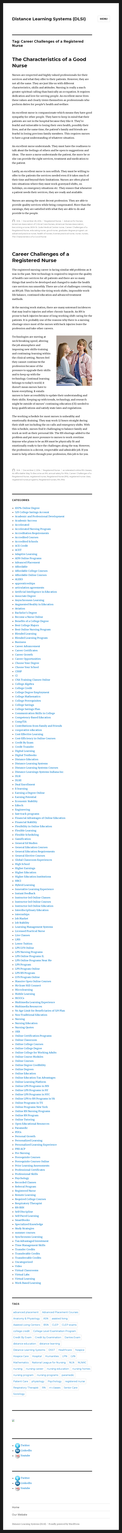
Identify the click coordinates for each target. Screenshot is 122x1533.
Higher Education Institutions (33, 876)
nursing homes (81, 1368)
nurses (85, 233)
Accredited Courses (26, 537)
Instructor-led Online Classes (32, 897)
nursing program (23, 1375)
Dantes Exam (72, 1337)
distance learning (49, 1343)
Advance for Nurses (73, 221)
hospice (79, 1350)
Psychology (22, 1178)
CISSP (18, 671)
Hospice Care (21, 1356)
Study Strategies (24, 1228)
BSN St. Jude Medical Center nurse (47, 227)
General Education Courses (31, 847)
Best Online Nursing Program (33, 629)
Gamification (23, 838)
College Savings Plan (27, 709)
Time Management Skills (30, 1245)
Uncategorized (24, 1261)
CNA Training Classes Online (32, 679)
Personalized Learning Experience (36, 1144)
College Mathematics (27, 696)
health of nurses (44, 233)
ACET (18, 549)
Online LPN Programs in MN (32, 1086)
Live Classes (22, 935)
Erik (18, 221)
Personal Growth (25, 1136)
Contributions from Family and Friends (38, 725)
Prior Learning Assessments (32, 1165)
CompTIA (20, 721)
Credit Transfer (24, 746)
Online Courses (24, 1060)
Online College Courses (29, 1044)
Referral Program (25, 1186)
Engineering (22, 809)
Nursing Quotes (24, 1027)
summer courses (25, 1232)
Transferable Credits (27, 1253)
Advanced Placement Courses (60, 1312)
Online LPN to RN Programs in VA (35, 1098)
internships (22, 914)
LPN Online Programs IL (29, 956)
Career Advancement (27, 646)
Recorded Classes (25, 1182)
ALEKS (19, 579)
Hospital (37, 1356)
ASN (45, 1318)
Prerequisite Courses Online (32, 1161)
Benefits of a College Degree (32, 621)
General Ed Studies (26, 843)
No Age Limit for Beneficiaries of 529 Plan (40, 1010)
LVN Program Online (27, 977)
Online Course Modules (29, 1056)
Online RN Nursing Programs (32, 1111)
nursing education (58, 1368)
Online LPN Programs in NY (31, 1090)
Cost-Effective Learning (29, 734)
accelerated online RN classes (77, 470)
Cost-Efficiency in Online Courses (35, 738)
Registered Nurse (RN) (57, 476)
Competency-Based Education (33, 717)
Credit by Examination (48, 1337)
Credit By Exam (24, 742)
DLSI (18, 776)
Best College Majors (27, 625)
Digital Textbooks (26, 755)
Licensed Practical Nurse (30, 931)
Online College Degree (28, 1048)
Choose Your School (27, 667)
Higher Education (25, 872)
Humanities (52, 1356)
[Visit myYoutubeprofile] (17, 1455)
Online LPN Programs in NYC (32, 1094)
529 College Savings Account (32, 512)
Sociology (19, 1394)
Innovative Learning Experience (34, 889)
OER (17, 1031)
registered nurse (38, 476)
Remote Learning (25, 1194)
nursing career (34, 1368)
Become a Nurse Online (29, 616)
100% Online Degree (27, 508)
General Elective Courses (30, 855)
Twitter (25, 1445)
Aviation (20, 608)
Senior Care (71, 1387)
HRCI (18, 880)
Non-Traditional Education (31, 1014)
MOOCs (19, 998)
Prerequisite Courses (27, 1157)
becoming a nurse (21, 227)
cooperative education (28, 730)
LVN (73, 1356)
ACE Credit (21, 545)
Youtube (25, 1455)
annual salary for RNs (58, 473)
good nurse (52, 230)
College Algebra (24, 683)
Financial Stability (26, 822)
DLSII (18, 780)
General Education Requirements (35, 851)
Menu (104, 19)
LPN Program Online (27, 968)
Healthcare (65, 1350)
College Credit (23, 688)
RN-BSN (19, 1207)
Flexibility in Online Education (33, 826)
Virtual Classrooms (26, 1270)
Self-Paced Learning (27, 1215)
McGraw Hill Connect (28, 985)
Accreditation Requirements (32, 533)
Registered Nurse (52, 221)
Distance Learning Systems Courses (36, 767)
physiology (38, 1381)
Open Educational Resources (32, 1123)
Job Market (21, 918)
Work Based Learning (28, 1282)
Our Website (19, 1514)
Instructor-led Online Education (34, 905)
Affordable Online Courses (31, 575)
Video (18, 1266)
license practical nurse (64, 233)
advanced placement (26, 1312)
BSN (46, 1324)
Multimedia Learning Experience (35, 1002)
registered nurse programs (25, 479)
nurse (78, 233)
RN (58, 479)
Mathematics (21, 1362)
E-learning (21, 788)
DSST (52, 1350)
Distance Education (26, 759)
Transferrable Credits (28, 1257)
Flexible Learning (25, 830)
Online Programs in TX (29, 1102)
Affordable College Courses (31, 570)
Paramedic (21, 1127)
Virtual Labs (22, 1274)
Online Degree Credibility (30, 1065)
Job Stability (22, 922)
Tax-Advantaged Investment (32, 1241)
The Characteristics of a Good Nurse (29, 236)
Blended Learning (25, 633)
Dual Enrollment (25, 784)
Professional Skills (26, 1173)
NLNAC (82, 1362)
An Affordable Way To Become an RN (30, 473)
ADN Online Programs (28, 558)
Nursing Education (26, 1023)
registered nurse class (79, 476)
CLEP (55, 1324)
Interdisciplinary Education (32, 910)
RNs (63, 479)
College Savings (24, 704)
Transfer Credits (25, 1249)
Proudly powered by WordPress (64, 1524)
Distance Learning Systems (31, 763)
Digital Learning (25, 750)
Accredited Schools (26, 541)
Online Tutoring (25, 1119)
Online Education (25, 1073)
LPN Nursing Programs (29, 951)
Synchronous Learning (29, 1236)
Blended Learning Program (31, 637)
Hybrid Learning (25, 884)
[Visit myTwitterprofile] (17, 1445)
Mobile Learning (25, 993)
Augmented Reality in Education (34, 604)
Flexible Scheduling (27, 834)
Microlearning (24, 989)
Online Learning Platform (30, 1081)
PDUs (18, 1132)
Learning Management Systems (34, 926)
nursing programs (47, 1375)
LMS (17, 939)
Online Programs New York (31, 1106)
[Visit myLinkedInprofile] (17, 1450)
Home (15, 1507)
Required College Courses (30, 1199)
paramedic (68, 1375)
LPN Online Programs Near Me (33, 960)
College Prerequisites (28, 700)
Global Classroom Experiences (33, 859)
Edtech (19, 805)
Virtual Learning (25, 1278)
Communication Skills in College (35, 713)
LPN (64, 1356)
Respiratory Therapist (28, 1203)
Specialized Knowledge (29, 1224)
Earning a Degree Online (30, 792)
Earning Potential (25, 797)
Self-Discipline (24, 1211)
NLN (71, 1362)
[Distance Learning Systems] (52, 1420)
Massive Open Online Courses (33, 981)
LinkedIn (26, 1450)
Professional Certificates (30, 1169)
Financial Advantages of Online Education (40, 817)
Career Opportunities (28, 658)
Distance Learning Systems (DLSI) (49, 18)
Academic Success (26, 520)
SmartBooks (22, 1220)
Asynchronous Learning (29, 600)
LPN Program (23, 964)
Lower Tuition (23, 943)
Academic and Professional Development (39, 516)
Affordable (21, 566)
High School (22, 864)
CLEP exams (69, 1324)
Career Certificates (26, 650)
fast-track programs (27, 813)
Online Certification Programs (33, 1035)
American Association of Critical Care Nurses (33, 224)
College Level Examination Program (54, 1331)
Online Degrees (24, 1069)
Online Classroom (26, 1039)
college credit (21, 1331)
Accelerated (22, 524)
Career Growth (24, 654)
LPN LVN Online (24, 947)
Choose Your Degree (27, 662)
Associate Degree (25, 595)
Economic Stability (26, 801)
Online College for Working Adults (36, 1052)
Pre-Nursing (22, 1153)
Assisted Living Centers (26, 1324)
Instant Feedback (25, 893)
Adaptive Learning (26, 554)
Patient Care (20, 1381)
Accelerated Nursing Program (33, 528)
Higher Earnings (25, 868)
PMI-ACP (20, 1148)
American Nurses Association (69, 224)
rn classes (54, 1387)
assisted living (60, 1318)
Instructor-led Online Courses (33, 901)
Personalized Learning (28, 1140)
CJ (16, 675)
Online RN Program (26, 1115)
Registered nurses (47, 479)
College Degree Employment (32, 692)
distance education (24, 1343)
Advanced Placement (27, 562)
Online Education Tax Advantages (35, 1077)
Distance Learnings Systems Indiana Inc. (39, 771)
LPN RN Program (25, 972)
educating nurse (38, 230)
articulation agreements (29, 587)
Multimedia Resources (28, 1006)
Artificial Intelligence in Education (36, 591)
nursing (17, 1368)
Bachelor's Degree (26, 612)
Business (20, 642)
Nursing (20, 1019)
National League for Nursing (49, 1362)
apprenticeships (25, 583)
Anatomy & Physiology (26, 1318)
